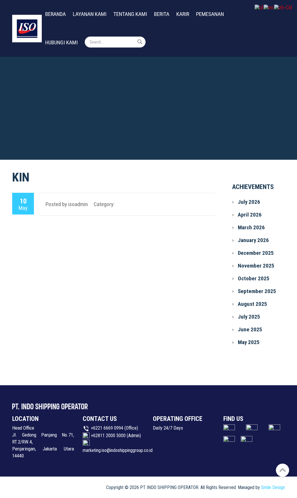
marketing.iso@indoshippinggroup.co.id (118, 450)
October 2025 (253, 278)
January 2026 (253, 240)
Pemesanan (210, 14)
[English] (269, 7)
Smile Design (273, 487)
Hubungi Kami (61, 42)
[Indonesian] (259, 7)
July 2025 (249, 316)
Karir (182, 14)
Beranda (55, 14)
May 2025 (249, 342)
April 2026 (250, 214)
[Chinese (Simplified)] (283, 7)
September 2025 (257, 291)
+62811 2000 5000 (108, 435)
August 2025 (252, 304)
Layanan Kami (89, 14)
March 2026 (251, 227)
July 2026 (249, 202)
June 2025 (250, 329)
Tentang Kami (130, 14)
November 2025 (256, 265)
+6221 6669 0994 (107, 428)
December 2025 (256, 253)
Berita (161, 14)
